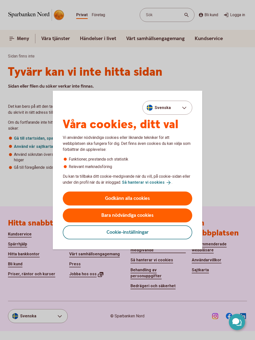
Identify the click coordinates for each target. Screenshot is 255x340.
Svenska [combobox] (163, 107)
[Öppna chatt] (237, 322)
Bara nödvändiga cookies (127, 215)
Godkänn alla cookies (127, 198)
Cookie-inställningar (128, 232)
